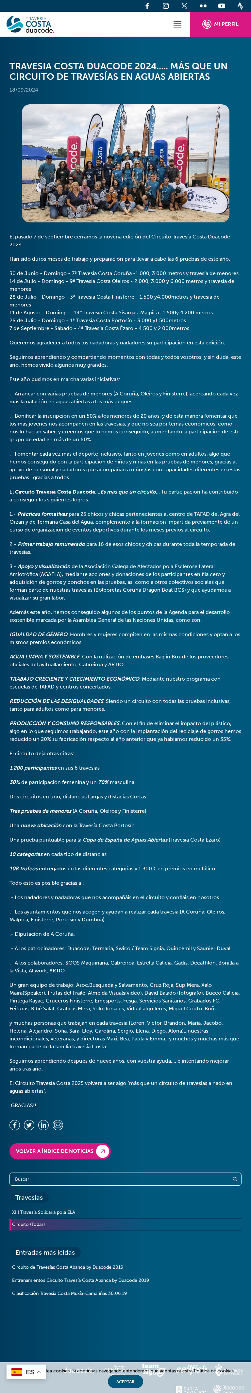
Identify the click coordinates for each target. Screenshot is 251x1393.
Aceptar (125, 1381)
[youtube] (222, 6)
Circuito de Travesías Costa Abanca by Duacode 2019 (67, 1267)
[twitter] (184, 6)
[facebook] (147, 6)
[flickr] (203, 6)
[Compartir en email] (58, 1125)
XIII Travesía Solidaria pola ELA (43, 1212)
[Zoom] (125, 163)
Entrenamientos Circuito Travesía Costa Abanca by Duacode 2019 (80, 1280)
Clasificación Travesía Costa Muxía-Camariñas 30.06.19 (69, 1293)
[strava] (240, 6)
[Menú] (177, 24)
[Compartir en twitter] (29, 1125)
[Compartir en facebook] (14, 1125)
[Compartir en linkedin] (43, 1125)
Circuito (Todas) (28, 1224)
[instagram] (166, 6)
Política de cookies (214, 1371)
